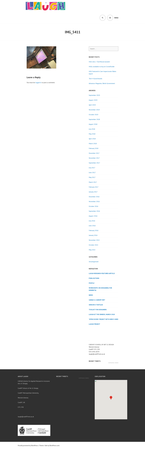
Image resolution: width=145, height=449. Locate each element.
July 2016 (92, 221)
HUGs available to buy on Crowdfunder (102, 67)
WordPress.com (54, 445)
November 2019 (94, 110)
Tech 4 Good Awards (95, 79)
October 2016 (93, 206)
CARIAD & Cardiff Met (97, 300)
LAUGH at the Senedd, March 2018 (102, 314)
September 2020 (94, 95)
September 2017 (94, 163)
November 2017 (94, 158)
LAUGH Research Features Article (102, 273)
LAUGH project (94, 324)
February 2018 (93, 148)
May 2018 (92, 134)
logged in (38, 82)
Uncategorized (93, 262)
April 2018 (92, 139)
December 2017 (94, 153)
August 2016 (93, 216)
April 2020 (92, 105)
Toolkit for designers (98, 310)
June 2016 (92, 226)
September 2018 (94, 119)
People (91, 283)
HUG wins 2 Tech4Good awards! (99, 62)
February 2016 (93, 230)
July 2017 (92, 168)
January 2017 (93, 192)
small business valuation (113, 362)
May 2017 (92, 177)
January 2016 (93, 235)
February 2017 (93, 187)
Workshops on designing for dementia (100, 289)
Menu (116, 18)
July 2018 (92, 129)
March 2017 (93, 182)
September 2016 (94, 211)
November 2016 (94, 201)
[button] (111, 398)
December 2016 (94, 197)
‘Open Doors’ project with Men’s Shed (103, 319)
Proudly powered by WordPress (28, 445)
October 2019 (93, 115)
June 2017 (92, 172)
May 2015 (92, 250)
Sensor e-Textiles (96, 305)
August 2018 (93, 124)
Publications (94, 278)
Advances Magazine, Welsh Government (102, 83)
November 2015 (94, 240)
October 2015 (93, 245)
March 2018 (93, 143)
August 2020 (93, 100)
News (91, 295)
